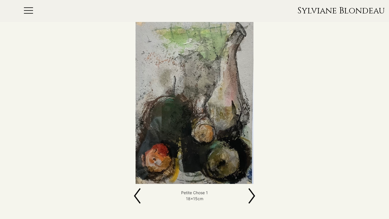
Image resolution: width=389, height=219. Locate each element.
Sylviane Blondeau (341, 11)
